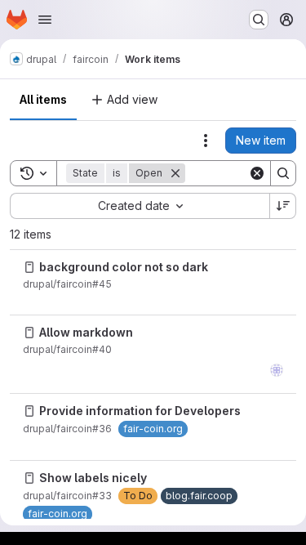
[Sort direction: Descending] (283, 206)
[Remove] (175, 173)
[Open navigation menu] (45, 20)
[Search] (283, 173)
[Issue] (29, 267)
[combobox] (139, 206)
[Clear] (257, 173)
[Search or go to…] (258, 19)
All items (43, 99)
